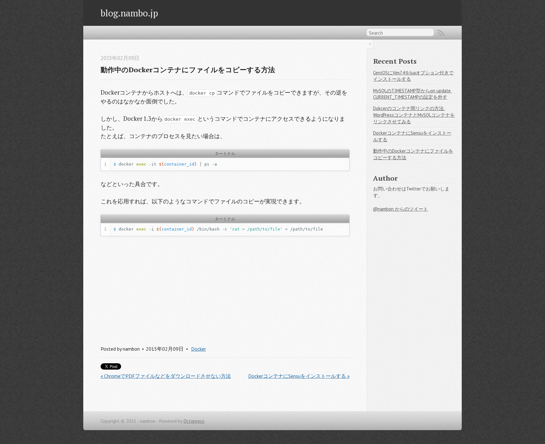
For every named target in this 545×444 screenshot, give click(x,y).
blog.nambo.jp (129, 13)
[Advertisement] (225, 289)
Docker (198, 349)
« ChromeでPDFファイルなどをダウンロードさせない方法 (166, 376)
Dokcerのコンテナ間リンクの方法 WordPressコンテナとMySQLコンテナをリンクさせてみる (414, 114)
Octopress (194, 421)
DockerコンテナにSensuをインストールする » (298, 376)
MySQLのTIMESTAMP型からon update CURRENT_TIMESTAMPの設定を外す (412, 94)
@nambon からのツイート (400, 209)
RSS (440, 33)
